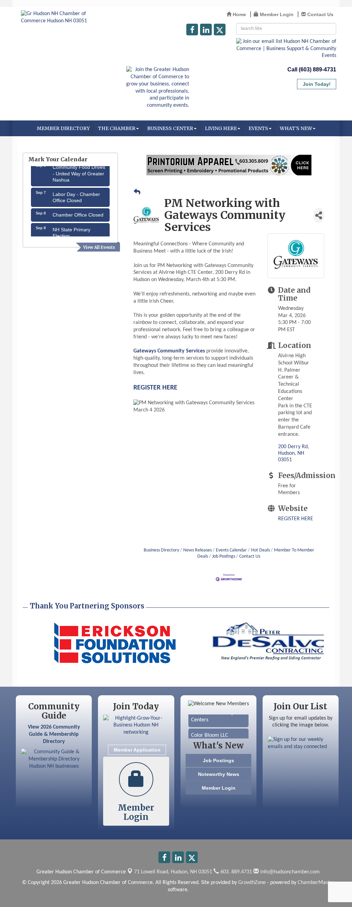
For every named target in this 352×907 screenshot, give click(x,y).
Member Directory (63, 128)
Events (258, 128)
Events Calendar (231, 550)
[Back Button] (137, 192)
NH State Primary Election (71, 227)
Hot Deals (260, 550)
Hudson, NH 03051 (173, 872)
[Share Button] (318, 215)
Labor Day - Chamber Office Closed (76, 192)
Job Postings (223, 556)
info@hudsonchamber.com (289, 872)
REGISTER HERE (155, 387)
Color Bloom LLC (209, 730)
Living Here (221, 128)
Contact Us (249, 556)
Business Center (170, 128)
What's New (296, 128)
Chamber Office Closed (78, 209)
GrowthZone (252, 882)
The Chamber (116, 128)
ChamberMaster (316, 882)
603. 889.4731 (235, 872)
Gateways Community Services (169, 351)
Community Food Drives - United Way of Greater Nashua (79, 168)
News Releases (197, 550)
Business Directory (161, 550)
